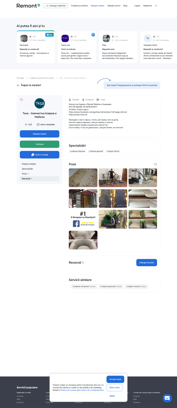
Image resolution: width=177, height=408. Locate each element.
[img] (93, 34)
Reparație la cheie (24, 392)
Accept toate (115, 379)
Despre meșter (29, 164)
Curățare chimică (136, 286)
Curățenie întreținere (84, 286)
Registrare (147, 6)
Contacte (40, 144)
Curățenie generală (111, 286)
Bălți (18, 399)
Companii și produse (79, 6)
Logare (137, 6)
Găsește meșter (97, 6)
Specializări (27, 168)
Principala (20, 78)
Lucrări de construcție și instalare (146, 392)
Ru (156, 6)
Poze (25, 173)
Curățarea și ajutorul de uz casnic (42, 78)
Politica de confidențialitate (92, 390)
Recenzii (27, 178)
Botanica (20, 402)
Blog (125, 6)
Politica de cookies (68, 390)
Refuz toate (115, 387)
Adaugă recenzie (146, 262)
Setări (112, 396)
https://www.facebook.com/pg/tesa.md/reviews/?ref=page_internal (98, 112)
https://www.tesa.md (78, 114)
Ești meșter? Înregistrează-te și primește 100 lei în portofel (132, 85)
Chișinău (20, 396)
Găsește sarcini (113, 6)
